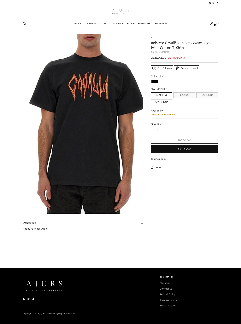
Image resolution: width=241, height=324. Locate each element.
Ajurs (42, 313)
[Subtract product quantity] (161, 130)
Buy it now (184, 149)
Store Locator (168, 305)
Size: (159, 89)
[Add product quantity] (153, 130)
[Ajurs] (120, 12)
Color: (158, 76)
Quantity (156, 124)
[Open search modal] (24, 23)
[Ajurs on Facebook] (209, 3)
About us (165, 283)
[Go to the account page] (211, 23)
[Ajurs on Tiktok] (217, 3)
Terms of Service (169, 300)
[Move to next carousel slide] (215, 258)
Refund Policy (167, 294)
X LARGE (207, 95)
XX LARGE (161, 102)
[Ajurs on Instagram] (213, 3)
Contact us (166, 288)
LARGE (184, 95)
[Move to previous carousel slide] (209, 258)
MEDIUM (161, 95)
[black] (155, 81)
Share (157, 167)
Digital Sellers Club (67, 313)
